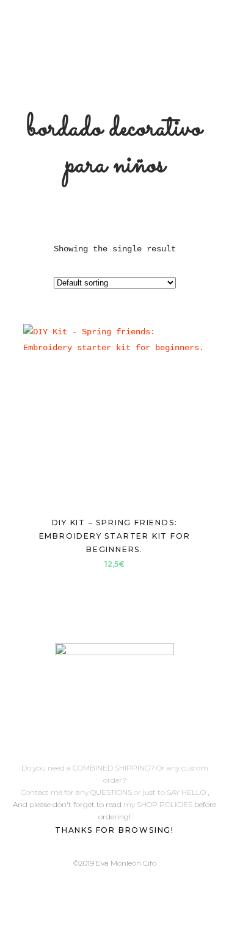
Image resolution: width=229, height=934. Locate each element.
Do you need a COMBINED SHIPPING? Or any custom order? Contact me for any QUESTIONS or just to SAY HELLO (114, 780)
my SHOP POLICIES (158, 804)
